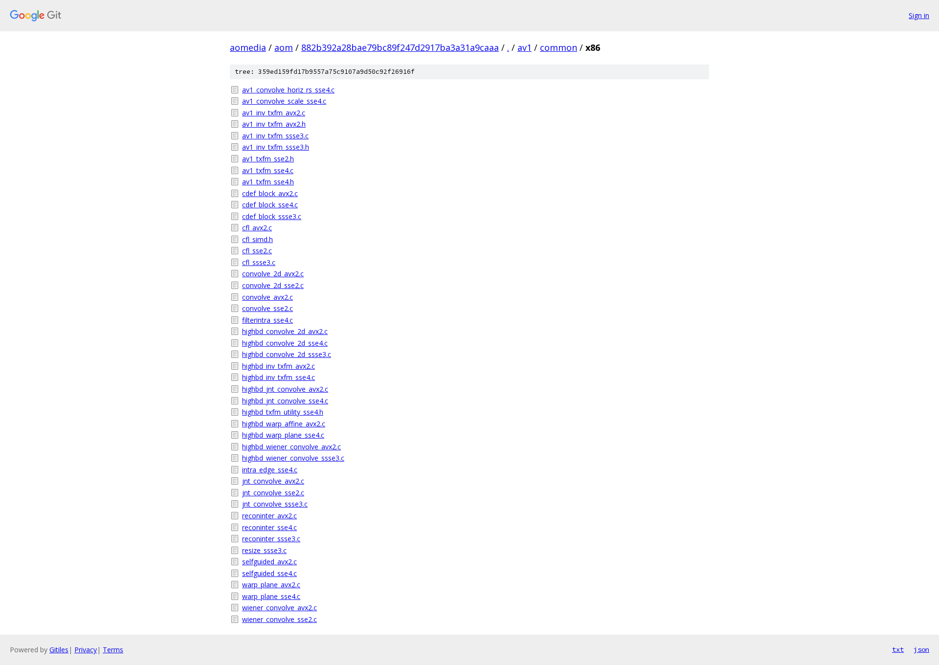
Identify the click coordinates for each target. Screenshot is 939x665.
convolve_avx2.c (267, 297)
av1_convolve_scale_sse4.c (284, 101)
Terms (113, 649)
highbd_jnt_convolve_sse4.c (285, 400)
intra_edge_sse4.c (269, 469)
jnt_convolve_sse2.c (273, 492)
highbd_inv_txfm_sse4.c (278, 377)
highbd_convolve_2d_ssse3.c (286, 354)
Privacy (85, 649)
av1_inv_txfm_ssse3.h (275, 147)
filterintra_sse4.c (267, 320)
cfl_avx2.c (257, 227)
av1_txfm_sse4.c (267, 170)
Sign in (919, 15)
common (558, 47)
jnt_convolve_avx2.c (273, 481)
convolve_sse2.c (267, 308)
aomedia (248, 47)
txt (898, 649)
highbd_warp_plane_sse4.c (283, 435)
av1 (524, 47)
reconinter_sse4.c (269, 527)
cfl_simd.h (257, 239)
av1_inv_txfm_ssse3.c (275, 135)
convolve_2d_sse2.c (273, 285)
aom (283, 47)
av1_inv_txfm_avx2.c (273, 112)
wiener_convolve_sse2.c (279, 619)
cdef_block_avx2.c (270, 193)
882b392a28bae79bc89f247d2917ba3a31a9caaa (400, 47)
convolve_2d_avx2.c (273, 273)
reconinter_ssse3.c (271, 538)
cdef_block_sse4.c (270, 204)
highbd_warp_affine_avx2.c (283, 423)
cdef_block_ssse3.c (271, 216)
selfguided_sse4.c (269, 573)
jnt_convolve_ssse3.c (275, 504)
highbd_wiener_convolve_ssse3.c (293, 458)
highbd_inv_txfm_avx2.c (278, 366)
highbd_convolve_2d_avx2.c (285, 331)
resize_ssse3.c (264, 550)
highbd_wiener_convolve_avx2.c (291, 446)
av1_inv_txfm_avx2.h (274, 124)
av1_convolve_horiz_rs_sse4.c (288, 89)
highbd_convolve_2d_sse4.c (285, 343)
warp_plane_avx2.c (271, 584)
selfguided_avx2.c (269, 561)
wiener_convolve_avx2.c (279, 607)
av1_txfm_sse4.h (268, 181)
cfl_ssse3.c (258, 262)
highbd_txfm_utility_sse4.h (282, 412)
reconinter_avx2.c (269, 515)
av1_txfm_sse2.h (268, 158)
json (921, 649)
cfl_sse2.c (257, 250)
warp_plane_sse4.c (271, 596)
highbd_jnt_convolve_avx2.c (285, 389)
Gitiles (58, 649)
